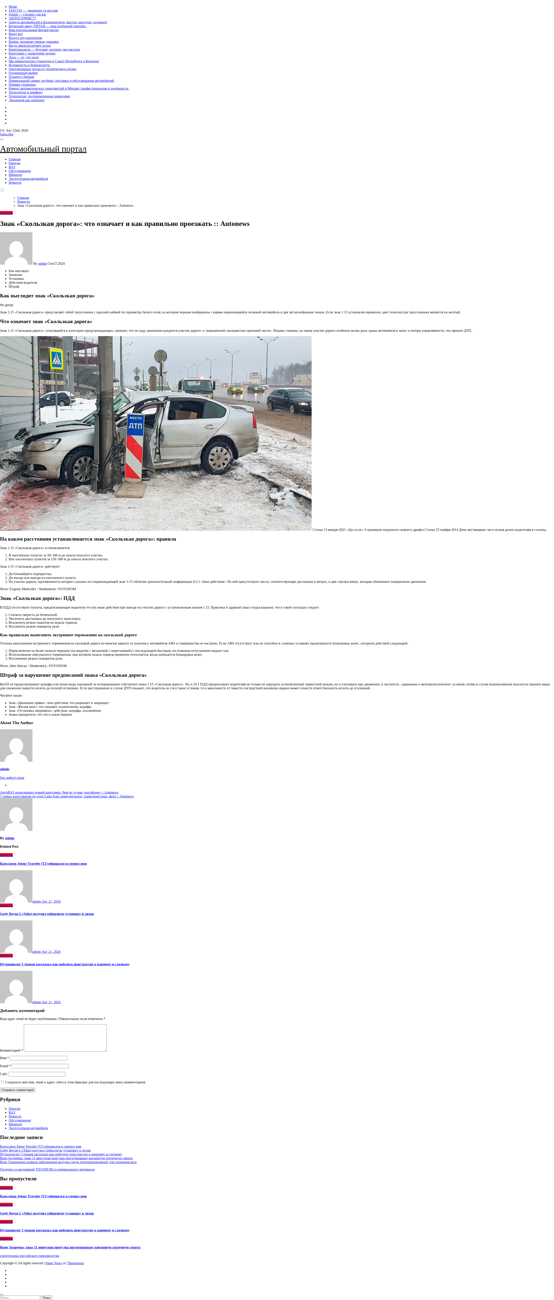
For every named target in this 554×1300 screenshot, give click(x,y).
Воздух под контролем (25, 38)
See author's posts (12, 778)
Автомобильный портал (43, 149)
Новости (15, 182)
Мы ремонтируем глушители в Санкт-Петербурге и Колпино (54, 61)
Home (13, 6)
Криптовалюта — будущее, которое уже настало (44, 49)
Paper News (53, 1263)
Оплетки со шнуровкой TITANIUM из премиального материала (47, 1169)
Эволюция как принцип (26, 100)
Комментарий (11, 1050)
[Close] (1, 1294)
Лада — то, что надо (24, 57)
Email (5, 1066)
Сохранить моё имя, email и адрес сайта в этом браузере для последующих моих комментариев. (75, 1082)
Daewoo (14, 163)
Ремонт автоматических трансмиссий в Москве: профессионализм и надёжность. (69, 88)
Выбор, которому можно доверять (34, 41)
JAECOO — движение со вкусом (33, 10)
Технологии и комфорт (26, 92)
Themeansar (75, 1263)
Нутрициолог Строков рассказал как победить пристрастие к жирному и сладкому (65, 964)
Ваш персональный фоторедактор (34, 30)
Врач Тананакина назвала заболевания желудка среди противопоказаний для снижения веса (68, 1162)
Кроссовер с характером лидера (32, 53)
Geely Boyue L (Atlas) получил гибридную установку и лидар (47, 914)
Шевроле (15, 175)
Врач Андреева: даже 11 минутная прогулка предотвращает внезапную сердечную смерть (66, 1158)
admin (42, 263)
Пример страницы (22, 84)
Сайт (3, 1074)
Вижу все (16, 34)
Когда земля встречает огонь (30, 45)
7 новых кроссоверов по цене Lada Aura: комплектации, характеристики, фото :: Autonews (67, 796)
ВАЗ (12, 167)
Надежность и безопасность (29, 65)
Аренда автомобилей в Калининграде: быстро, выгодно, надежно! (58, 22)
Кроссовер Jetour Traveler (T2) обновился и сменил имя (43, 863)
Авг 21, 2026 (51, 901)
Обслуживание (20, 171)
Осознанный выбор (23, 73)
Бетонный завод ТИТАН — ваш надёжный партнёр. (48, 26)
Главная (14, 159)
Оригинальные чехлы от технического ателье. (43, 69)
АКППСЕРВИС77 (22, 18)
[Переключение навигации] (1, 139)
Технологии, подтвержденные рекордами (39, 96)
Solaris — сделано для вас (27, 14)
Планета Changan (21, 77)
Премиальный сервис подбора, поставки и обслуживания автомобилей (61, 80)
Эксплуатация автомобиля (28, 178)
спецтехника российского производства (29, 1256)
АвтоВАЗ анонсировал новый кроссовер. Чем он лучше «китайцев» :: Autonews (59, 792)
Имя (4, 1058)
